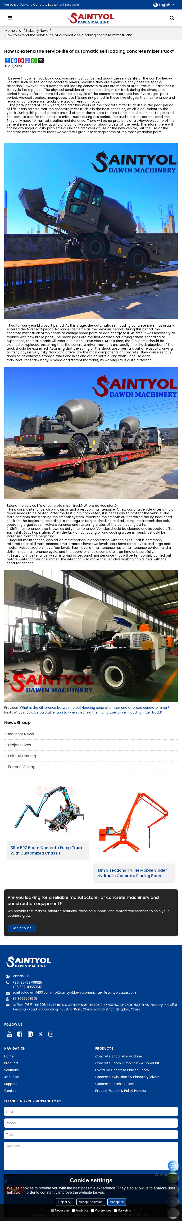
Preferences (103, 1210)
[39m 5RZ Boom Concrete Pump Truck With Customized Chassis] (48, 811)
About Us (11, 1077)
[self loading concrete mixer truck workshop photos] (91, 636)
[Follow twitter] (40, 1034)
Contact (11, 1091)
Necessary (62, 1210)
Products (11, 1063)
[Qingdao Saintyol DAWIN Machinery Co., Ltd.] (91, 18)
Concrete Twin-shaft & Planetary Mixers (127, 1077)
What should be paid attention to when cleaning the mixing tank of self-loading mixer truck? (88, 712)
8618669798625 (25, 998)
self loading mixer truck (110, 90)
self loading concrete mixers (56, 82)
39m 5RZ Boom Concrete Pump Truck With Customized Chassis (46, 850)
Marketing (124, 1210)
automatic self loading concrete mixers (77, 86)
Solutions (11, 1070)
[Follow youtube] (9, 1034)
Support (10, 1084)
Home (10, 30)
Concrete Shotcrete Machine (118, 1056)
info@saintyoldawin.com (70, 992)
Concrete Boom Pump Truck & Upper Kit (127, 1063)
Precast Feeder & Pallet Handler (120, 1091)
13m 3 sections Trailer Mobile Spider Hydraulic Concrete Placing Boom (132, 873)
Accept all (117, 1202)
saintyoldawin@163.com (32, 992)
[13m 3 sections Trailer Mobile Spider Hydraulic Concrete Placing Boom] (134, 822)
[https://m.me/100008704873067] (173, 1165)
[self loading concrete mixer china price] (91, 433)
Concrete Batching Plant (115, 1084)
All (20, 30)
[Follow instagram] (51, 1034)
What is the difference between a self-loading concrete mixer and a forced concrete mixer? (94, 707)
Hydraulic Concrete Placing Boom (122, 1070)
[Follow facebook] (20, 1034)
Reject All (64, 1202)
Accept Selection (90, 1202)
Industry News (37, 30)
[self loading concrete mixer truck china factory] (91, 231)
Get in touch (22, 928)
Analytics (82, 1210)
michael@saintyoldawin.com (113, 992)
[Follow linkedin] (30, 1034)
